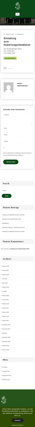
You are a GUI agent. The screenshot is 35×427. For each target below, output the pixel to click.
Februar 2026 (5, 266)
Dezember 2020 (6, 337)
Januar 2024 (5, 299)
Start (11, 18)
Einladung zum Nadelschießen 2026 (11, 219)
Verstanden (17, 420)
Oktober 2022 (5, 316)
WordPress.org (6, 379)
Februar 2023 (5, 312)
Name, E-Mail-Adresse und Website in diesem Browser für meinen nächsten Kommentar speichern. (17, 154)
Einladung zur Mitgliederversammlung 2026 (13, 215)
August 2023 (5, 308)
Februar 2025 (5, 287)
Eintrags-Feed (5, 371)
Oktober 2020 (5, 345)
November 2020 (6, 341)
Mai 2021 (4, 333)
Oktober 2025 (5, 274)
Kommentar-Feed (6, 375)
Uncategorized (20, 34)
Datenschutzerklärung (17, 425)
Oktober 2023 (5, 304)
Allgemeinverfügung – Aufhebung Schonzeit (13, 227)
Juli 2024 (4, 291)
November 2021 (6, 329)
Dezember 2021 (6, 324)
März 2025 (5, 283)
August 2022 (5, 320)
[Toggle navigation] (17, 14)
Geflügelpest (5, 223)
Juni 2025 (4, 278)
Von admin (10, 68)
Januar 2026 (5, 270)
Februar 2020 (5, 349)
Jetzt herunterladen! (10, 58)
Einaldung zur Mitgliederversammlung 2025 (13, 231)
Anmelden (4, 367)
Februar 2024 (5, 295)
